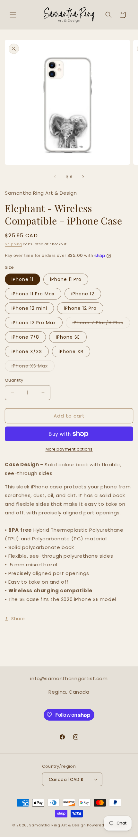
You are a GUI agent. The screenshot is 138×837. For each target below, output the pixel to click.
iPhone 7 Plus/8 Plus (101, 323)
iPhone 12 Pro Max (34, 322)
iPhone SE (68, 337)
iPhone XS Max (33, 367)
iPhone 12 (82, 294)
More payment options (69, 449)
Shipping (13, 244)
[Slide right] (83, 177)
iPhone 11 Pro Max (33, 294)
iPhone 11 (22, 279)
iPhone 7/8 (25, 337)
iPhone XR (71, 351)
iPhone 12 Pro (80, 308)
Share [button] (18, 618)
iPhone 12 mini (29, 308)
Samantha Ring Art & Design (57, 825)
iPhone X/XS (27, 351)
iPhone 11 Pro (66, 279)
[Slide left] (55, 177)
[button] (13, 15)
